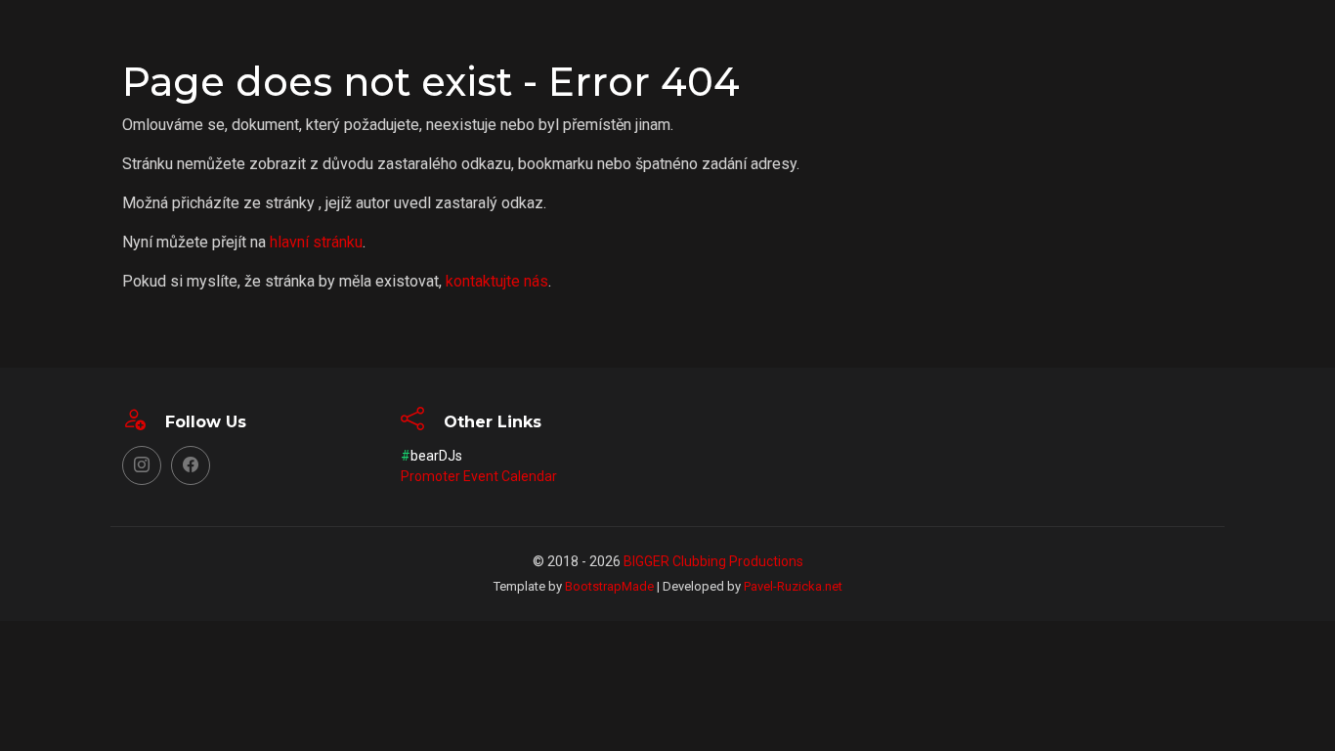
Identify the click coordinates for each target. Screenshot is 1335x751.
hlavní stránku (316, 242)
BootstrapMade (609, 586)
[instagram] (141, 465)
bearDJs (431, 456)
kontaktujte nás (497, 281)
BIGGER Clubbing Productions (713, 561)
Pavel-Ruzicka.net (793, 586)
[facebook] (190, 465)
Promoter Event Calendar (479, 476)
